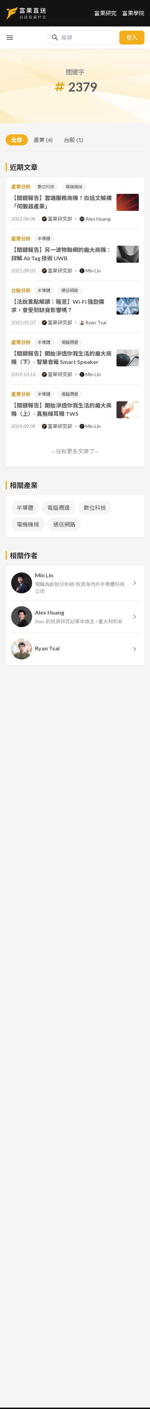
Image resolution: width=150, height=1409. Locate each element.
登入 (131, 37)
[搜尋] (55, 37)
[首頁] (26, 13)
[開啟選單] (10, 37)
